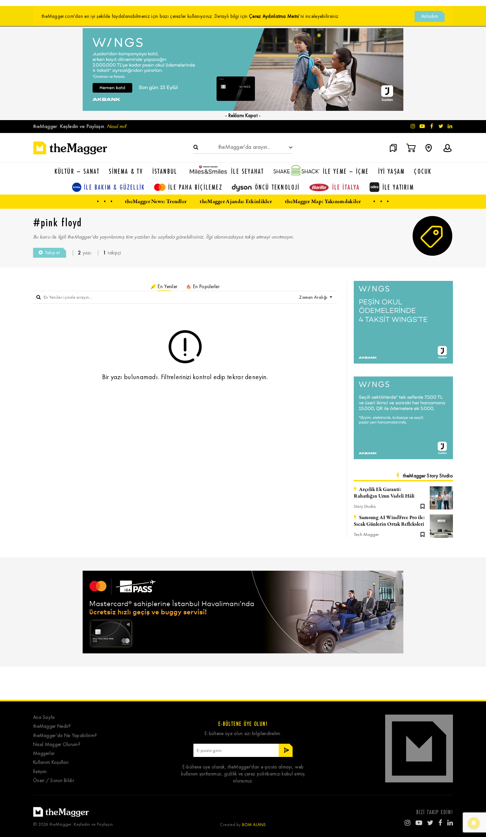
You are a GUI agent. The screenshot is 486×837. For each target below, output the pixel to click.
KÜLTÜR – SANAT (77, 171)
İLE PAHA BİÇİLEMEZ (195, 187)
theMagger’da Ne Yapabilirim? (65, 735)
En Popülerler (206, 286)
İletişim (40, 771)
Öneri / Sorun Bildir (53, 780)
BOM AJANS (254, 824)
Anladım (429, 16)
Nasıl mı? (117, 126)
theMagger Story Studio (428, 476)
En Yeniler (166, 286)
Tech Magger (366, 534)
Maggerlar (44, 753)
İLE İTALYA (346, 187)
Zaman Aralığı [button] (313, 297)
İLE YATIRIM (398, 187)
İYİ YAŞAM (391, 171)
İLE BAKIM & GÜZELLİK (114, 187)
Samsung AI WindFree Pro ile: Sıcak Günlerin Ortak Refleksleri (389, 521)
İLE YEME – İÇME (346, 171)
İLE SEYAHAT (247, 171)
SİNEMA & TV (126, 171)
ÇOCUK (422, 171)
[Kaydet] (423, 506)
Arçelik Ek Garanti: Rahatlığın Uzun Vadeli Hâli (384, 493)
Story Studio (365, 506)
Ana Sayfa (44, 717)
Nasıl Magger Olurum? (56, 744)
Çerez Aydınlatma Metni (274, 16)
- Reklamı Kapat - (243, 115)
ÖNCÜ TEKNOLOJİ (277, 187)
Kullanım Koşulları (50, 762)
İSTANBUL (165, 171)
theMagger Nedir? (52, 726)
